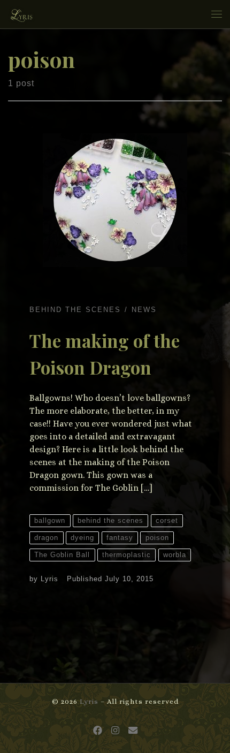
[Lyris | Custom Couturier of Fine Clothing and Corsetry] (21, 12)
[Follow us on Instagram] (115, 731)
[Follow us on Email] (132, 731)
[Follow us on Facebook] (97, 731)
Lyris (49, 579)
